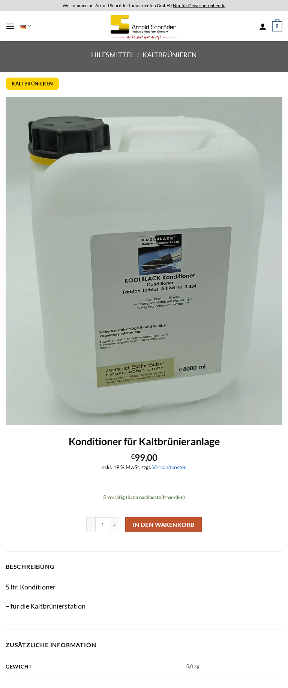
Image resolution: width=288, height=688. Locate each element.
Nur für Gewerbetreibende (199, 5)
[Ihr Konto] (263, 26)
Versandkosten (169, 467)
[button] (10, 26)
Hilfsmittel (112, 55)
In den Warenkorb (163, 524)
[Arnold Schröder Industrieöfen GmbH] (144, 26)
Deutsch (25, 26)
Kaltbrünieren (169, 55)
